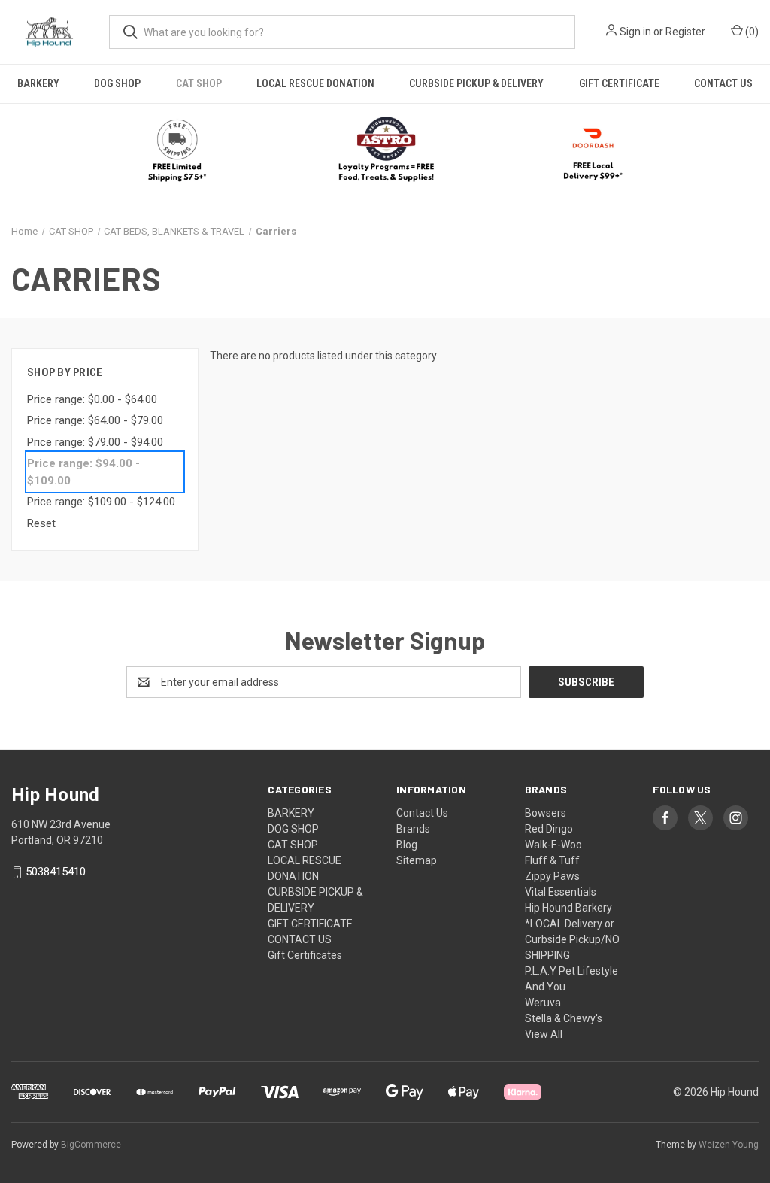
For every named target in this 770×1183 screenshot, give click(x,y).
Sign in (635, 32)
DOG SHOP (117, 83)
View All (543, 1034)
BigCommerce (91, 1144)
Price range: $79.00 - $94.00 (95, 442)
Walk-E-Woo (553, 845)
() (751, 32)
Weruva (543, 1002)
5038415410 (56, 872)
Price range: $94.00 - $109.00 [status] (83, 472)
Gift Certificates (305, 955)
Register (685, 32)
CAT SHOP (199, 83)
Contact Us (422, 813)
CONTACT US (723, 83)
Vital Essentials (560, 892)
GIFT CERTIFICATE (619, 83)
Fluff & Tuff (552, 860)
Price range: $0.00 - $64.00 (92, 399)
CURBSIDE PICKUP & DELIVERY (476, 83)
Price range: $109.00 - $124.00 (101, 501)
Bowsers (545, 813)
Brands (413, 829)
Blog (406, 845)
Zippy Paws (552, 876)
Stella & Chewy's (563, 1018)
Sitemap (416, 860)
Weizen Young (729, 1144)
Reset (41, 523)
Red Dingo (549, 829)
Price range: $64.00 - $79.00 (95, 420)
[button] (385, 151)
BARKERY (38, 83)
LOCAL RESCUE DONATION (315, 83)
